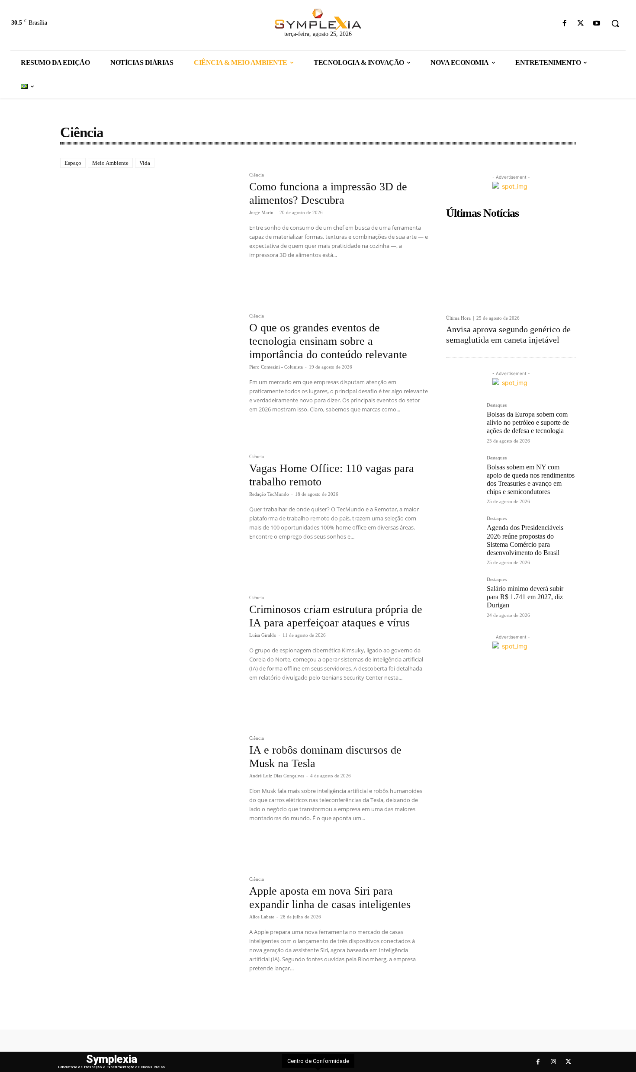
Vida (144, 163)
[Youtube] (597, 23)
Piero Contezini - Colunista (276, 366)
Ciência (256, 175)
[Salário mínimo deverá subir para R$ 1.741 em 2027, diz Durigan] (463, 594)
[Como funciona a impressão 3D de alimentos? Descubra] (150, 232)
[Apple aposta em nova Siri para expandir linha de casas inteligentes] (150, 936)
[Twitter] (581, 23)
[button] (615, 23)
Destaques (497, 405)
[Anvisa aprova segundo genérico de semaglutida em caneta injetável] (511, 266)
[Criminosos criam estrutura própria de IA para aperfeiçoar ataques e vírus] (150, 655)
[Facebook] (564, 23)
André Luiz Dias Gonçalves (276, 775)
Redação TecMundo (269, 494)
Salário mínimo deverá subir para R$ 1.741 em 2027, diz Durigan (525, 597)
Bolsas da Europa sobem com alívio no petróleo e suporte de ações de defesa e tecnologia (528, 422)
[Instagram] (553, 1061)
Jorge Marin (261, 212)
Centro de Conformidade (318, 1061)
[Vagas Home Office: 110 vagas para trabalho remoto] (150, 514)
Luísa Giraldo (262, 635)
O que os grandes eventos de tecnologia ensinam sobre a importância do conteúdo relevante (328, 341)
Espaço (72, 163)
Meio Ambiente (110, 163)
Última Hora (458, 318)
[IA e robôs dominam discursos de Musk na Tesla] (150, 795)
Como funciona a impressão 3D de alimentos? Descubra (328, 193)
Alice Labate (261, 916)
